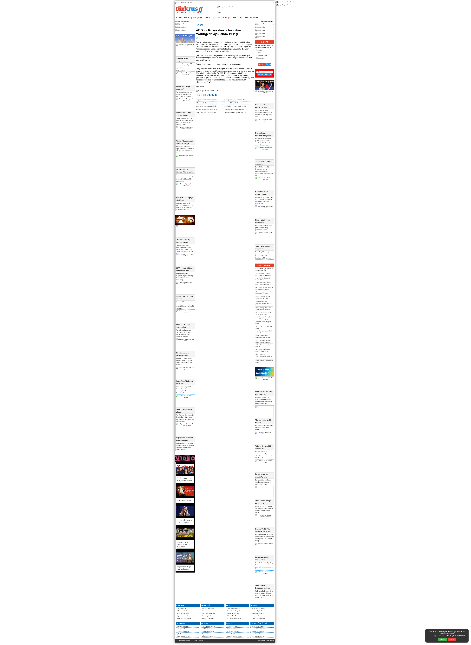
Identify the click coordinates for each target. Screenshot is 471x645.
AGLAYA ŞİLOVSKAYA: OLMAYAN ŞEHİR (185, 521)
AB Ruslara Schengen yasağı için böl (235, 106)
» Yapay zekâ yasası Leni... (183, 616)
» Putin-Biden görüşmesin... (233, 631)
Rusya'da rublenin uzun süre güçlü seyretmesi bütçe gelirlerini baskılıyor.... (263, 228)
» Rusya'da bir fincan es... (257, 613)
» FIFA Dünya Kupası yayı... (234, 618)
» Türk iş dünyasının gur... (258, 636)
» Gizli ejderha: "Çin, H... (183, 608)
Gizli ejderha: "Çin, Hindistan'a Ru (234, 100)
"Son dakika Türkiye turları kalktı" (263, 501)
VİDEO (246, 18)
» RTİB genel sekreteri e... (208, 636)
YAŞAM (200, 18)
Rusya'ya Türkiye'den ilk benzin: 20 (234, 103)
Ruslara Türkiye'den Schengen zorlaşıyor (262, 530)
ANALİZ (224, 18)
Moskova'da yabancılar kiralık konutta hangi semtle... (264, 292)
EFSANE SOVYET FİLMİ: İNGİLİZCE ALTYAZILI (183, 544)
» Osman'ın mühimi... (182, 628)
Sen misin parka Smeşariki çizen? (182, 59)
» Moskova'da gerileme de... (258, 608)
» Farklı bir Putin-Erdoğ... (208, 628)
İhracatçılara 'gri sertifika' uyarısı (261, 475)
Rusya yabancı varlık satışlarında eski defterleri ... (263, 336)
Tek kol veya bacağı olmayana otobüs (206, 112)
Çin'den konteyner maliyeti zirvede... (263, 345)
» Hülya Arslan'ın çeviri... (208, 633)
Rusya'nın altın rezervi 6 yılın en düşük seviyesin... (264, 332)
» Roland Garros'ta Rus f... (233, 613)
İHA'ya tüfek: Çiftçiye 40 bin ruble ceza (184, 269)
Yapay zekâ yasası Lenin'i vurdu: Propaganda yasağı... (263, 283)
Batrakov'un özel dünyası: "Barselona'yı (184, 170)
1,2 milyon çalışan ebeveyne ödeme (182, 354)
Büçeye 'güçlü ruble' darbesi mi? (262, 221)
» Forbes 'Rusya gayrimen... (258, 626)
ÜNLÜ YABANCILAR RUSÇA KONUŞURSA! (184, 479)
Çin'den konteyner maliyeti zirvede (262, 106)
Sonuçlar (261, 64)
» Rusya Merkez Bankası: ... (208, 613)
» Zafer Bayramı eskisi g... (183, 626)
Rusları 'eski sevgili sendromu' (183, 87)
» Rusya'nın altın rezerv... (208, 608)
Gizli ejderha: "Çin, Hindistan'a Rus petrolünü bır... (264, 269)
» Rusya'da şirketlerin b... (208, 616)
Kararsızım (261, 58)
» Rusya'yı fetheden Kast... (258, 631)
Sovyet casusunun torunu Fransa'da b (207, 100)
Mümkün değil (262, 55)
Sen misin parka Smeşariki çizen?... (263, 322)
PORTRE (217, 18)
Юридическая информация (266, 640)
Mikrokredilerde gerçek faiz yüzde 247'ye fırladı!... (263, 313)
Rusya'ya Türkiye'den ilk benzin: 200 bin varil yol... (262, 279)
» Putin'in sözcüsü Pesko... (208, 631)
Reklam (177, 21)
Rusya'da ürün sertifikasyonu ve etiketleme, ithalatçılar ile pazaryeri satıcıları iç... (263, 482)
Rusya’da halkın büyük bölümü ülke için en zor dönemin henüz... (264, 428)
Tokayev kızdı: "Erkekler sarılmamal (206, 103)
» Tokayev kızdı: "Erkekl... (183, 611)
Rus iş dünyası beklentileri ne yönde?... (264, 361)
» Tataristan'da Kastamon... (258, 633)
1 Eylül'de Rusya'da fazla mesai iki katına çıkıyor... (262, 318)
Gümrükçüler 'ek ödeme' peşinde (261, 192)
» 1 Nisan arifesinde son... (183, 631)
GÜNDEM (179, 18)
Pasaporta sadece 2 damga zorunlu (262, 558)
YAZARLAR (209, 18)
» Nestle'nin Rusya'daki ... (208, 618)
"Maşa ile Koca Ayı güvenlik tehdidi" (183, 241)
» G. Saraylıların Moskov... (233, 616)
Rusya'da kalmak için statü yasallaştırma (184, 568)
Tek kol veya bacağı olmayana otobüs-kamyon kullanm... (263, 303)
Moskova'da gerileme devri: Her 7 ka (235, 112)
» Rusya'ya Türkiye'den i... (183, 613)
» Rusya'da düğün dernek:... (258, 611)
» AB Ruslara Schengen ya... (184, 618)
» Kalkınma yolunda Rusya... (234, 636)
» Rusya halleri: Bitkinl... (233, 626)
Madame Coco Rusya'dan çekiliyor (262, 586)
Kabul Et (443, 639)
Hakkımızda (185, 21)
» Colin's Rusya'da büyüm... (258, 628)
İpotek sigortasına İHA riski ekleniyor (263, 392)
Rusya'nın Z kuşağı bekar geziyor (183, 325)
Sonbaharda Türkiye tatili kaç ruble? (183, 113)
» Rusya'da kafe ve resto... (257, 616)
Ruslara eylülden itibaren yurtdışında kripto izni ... (262, 297)
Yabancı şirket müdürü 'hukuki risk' (264, 447)
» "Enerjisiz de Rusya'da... (233, 628)
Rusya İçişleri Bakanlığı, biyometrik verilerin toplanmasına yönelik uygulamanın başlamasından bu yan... (264, 171)
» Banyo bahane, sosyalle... (183, 636)
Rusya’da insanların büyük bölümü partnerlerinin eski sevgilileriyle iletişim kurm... (184, 94)
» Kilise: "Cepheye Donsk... (258, 618)
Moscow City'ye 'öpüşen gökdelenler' (185, 198)
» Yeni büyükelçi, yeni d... (208, 626)
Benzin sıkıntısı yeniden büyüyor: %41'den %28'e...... (264, 350)
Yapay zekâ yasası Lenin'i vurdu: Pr (206, 106)
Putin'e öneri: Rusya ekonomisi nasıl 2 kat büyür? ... (264, 356)
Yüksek (260, 50)
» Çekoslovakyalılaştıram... (183, 633)
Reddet (451, 639)
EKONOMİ (187, 18)
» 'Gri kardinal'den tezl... (233, 633)
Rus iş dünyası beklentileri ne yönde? (263, 134)
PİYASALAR (254, 18)
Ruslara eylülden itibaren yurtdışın (234, 109)
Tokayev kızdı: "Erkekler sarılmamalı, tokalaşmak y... (263, 274)
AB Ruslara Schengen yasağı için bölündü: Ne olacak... (264, 288)
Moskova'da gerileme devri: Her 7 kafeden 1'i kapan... (263, 308)
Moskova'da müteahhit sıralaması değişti (184, 142)
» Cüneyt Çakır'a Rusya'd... (233, 611)
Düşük (260, 53)
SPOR (194, 18)
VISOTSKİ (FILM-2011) (185, 500)
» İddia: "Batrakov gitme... (233, 608)
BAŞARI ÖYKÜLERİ (235, 18)
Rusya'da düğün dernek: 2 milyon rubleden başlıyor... (263, 341)
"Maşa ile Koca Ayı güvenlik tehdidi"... (263, 327)
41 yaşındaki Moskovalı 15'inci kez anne (184, 438)
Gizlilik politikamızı (437, 636)
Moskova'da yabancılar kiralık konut (206, 109)
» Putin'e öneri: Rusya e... (208, 611)
